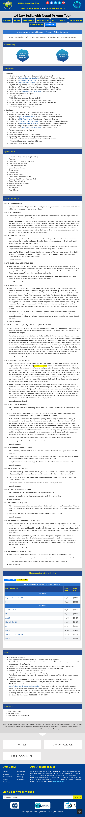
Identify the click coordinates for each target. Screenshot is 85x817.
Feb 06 (14, 610)
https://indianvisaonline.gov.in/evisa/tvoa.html (24, 686)
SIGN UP (78, 797)
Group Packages (63, 744)
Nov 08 (20, 598)
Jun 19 (14, 622)
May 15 (8, 622)
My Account (24, 9)
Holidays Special (21, 756)
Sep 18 (7, 634)
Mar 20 (7, 614)
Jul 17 (7, 626)
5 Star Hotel (22, 580)
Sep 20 (7, 598)
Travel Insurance (53, 9)
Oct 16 (14, 634)
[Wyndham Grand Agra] (26, 82)
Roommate (21, 772)
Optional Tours (36, 25)
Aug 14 (7, 630)
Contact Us (20, 774)
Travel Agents (34, 9)
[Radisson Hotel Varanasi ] (28, 123)
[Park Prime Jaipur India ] (28, 80)
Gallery (17, 20)
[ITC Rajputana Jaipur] (27, 117)
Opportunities (7, 777)
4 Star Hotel (10, 580)
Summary (7, 20)
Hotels (21, 744)
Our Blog (20, 777)
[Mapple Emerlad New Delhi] (29, 78)
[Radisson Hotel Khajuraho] (28, 121)
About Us (6, 774)
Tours (43, 8)
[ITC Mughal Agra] (25, 119)
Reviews (62, 9)
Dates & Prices (28, 20)
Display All (50, 25)
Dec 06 (7, 602)
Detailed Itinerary (59, 20)
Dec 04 (7, 638)
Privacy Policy (21, 779)
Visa (4, 784)
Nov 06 (20, 634)
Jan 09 (7, 610)
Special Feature (76, 20)
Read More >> (58, 781)
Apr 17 (7, 618)
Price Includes (43, 20)
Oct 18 (14, 598)
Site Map (5, 772)
